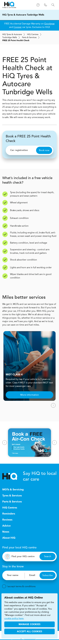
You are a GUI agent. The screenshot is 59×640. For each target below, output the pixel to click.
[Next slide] (53, 405)
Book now (44, 150)
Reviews (7, 520)
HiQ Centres (9, 507)
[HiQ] (12, 476)
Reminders (8, 513)
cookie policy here (13, 618)
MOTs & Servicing (13, 489)
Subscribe (47, 575)
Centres (32, 34)
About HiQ (8, 538)
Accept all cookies (29, 632)
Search (47, 556)
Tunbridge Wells (9, 37)
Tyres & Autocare (12, 34)
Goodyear (49, 23)
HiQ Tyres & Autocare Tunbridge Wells (23, 15)
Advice (6, 526)
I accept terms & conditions (21, 586)
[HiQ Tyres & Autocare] (9, 4)
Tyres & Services (12, 495)
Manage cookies (29, 624)
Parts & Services (29, 37)
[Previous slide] (4, 442)
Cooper (18, 27)
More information (29, 394)
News (5, 532)
